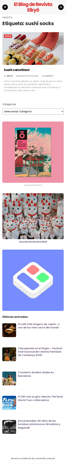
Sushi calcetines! (17, 70)
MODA (8, 36)
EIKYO (10, 76)
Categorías (9, 104)
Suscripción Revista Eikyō (33, 241)
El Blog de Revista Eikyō (33, 7)
